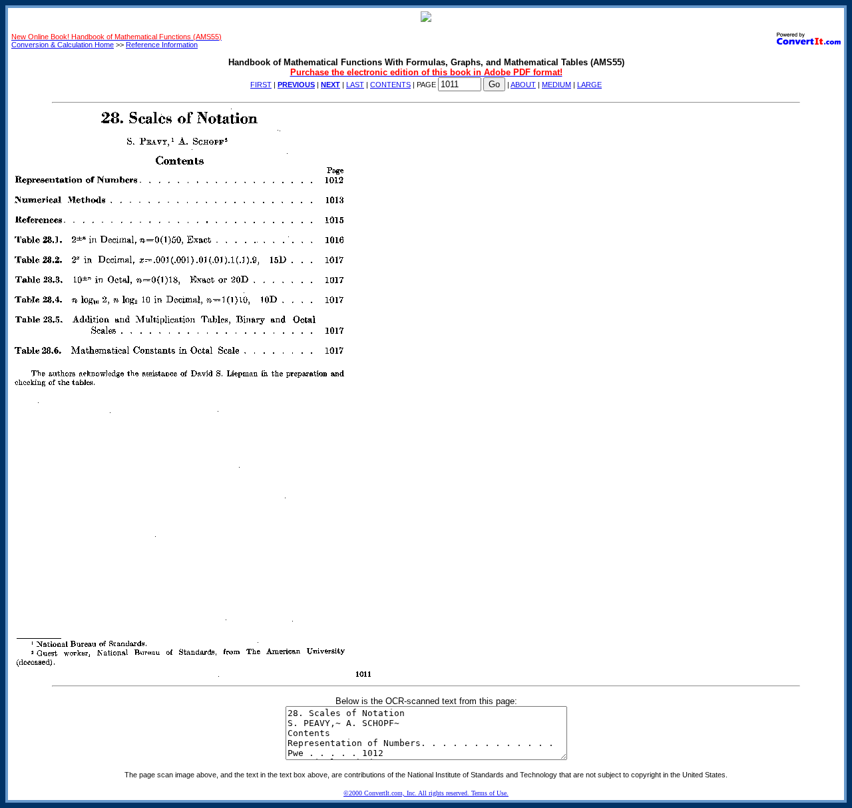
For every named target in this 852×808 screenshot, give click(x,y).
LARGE (589, 85)
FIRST (261, 85)
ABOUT (523, 85)
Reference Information (162, 45)
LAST (355, 85)
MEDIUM (556, 85)
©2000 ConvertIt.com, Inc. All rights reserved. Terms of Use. (426, 793)
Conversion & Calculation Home (62, 45)
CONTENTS (390, 85)
